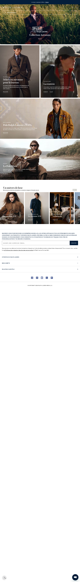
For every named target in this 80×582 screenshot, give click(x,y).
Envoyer (73, 243)
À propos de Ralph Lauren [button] (10, 257)
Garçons (46, 91)
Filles (51, 91)
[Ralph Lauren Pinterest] (52, 278)
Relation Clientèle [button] (8, 269)
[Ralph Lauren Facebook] (37, 278)
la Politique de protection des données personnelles (18, 250)
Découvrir (40, 38)
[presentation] (40, 24)
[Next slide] (76, 190)
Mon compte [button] (6, 263)
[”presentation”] (12, 208)
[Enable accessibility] (4, 577)
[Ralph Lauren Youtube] (42, 278)
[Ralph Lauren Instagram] (32, 278)
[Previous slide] (73, 190)
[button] (77, 7)
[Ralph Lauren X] (47, 278)
